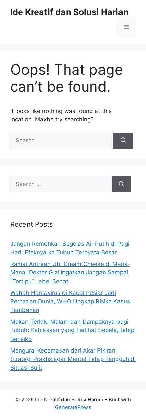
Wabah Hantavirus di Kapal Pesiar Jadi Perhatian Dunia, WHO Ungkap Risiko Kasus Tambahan (70, 301)
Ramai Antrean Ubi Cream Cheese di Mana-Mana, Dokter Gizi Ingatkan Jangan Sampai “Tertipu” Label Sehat (70, 273)
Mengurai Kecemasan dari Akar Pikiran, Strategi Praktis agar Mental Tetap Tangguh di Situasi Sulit (73, 359)
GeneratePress (73, 407)
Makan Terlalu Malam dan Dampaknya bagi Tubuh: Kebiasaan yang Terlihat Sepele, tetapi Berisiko (73, 330)
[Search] (123, 141)
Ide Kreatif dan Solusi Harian (69, 12)
